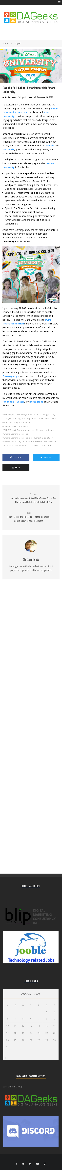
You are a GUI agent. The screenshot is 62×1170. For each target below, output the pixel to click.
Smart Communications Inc (18, 438)
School (40, 430)
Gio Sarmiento (10, 97)
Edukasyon (9, 414)
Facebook (8, 401)
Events (30, 97)
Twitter (19, 401)
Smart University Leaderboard (40, 441)
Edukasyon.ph (25, 414)
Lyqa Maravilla (35, 418)
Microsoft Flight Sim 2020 (17, 422)
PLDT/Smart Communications (19, 430)
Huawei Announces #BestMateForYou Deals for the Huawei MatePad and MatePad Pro (33, 498)
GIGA (38, 414)
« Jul (5, 1057)
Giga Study (49, 414)
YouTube (46, 445)
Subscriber (21, 445)
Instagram (36, 401)
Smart (51, 430)
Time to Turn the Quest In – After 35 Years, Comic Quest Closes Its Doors (28, 516)
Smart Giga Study (44, 438)
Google (7, 418)
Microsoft (51, 418)
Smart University (12, 441)
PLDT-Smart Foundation (16, 426)
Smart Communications (16, 434)
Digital (23, 97)
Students (8, 445)
